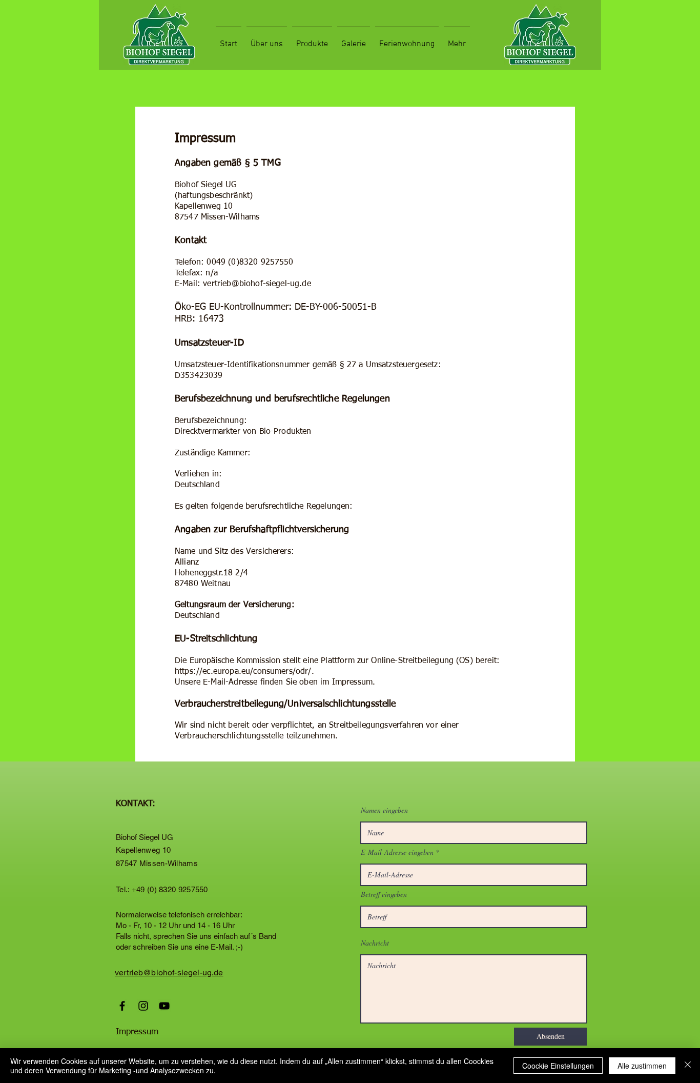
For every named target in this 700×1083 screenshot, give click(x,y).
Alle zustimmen (642, 1065)
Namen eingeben (384, 810)
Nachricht (375, 943)
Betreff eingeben (384, 894)
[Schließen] (688, 1065)
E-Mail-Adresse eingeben (397, 852)
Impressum (137, 1032)
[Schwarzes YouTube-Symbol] (164, 1005)
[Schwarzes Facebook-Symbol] (122, 1005)
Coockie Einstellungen (558, 1065)
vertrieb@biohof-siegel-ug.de (257, 284)
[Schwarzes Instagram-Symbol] (143, 1005)
